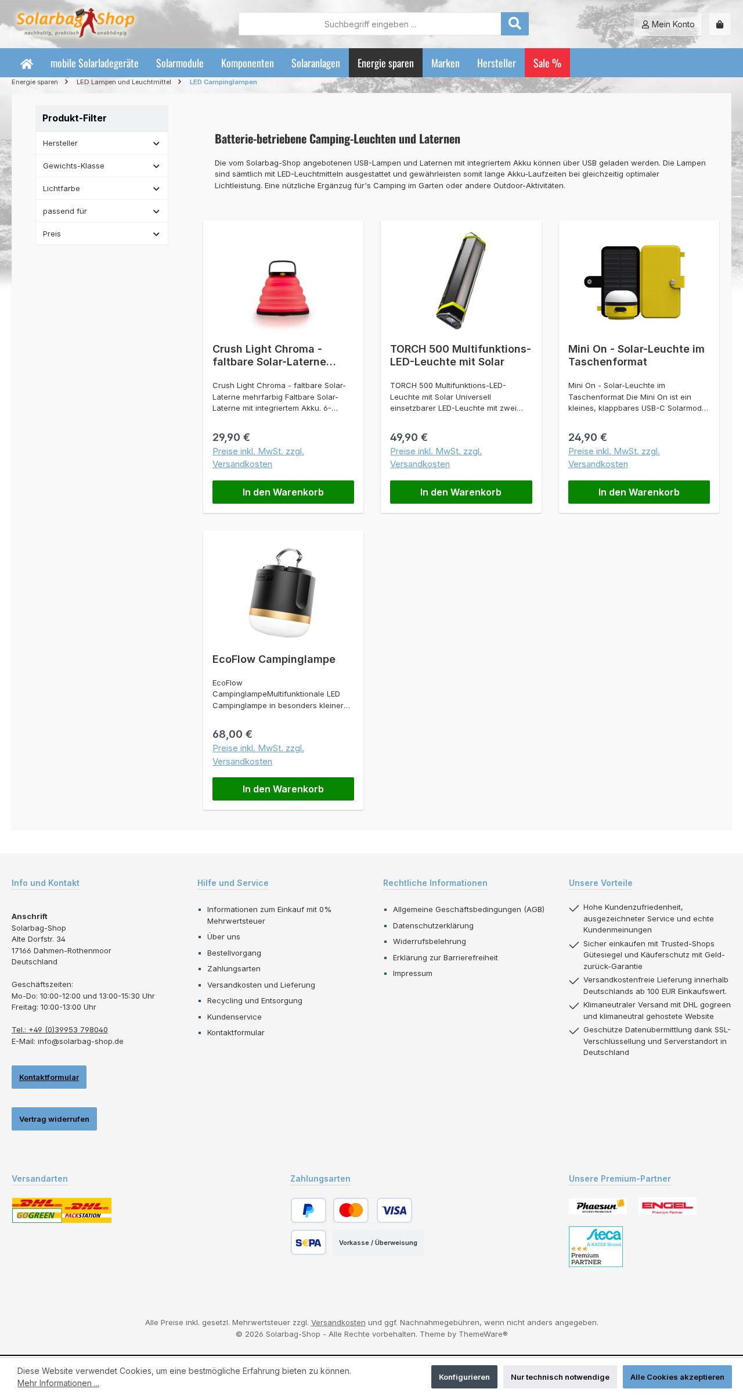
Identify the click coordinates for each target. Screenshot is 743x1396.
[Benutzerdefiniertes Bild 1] (598, 1206)
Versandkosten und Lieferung (261, 984)
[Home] (27, 62)
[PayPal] (308, 1210)
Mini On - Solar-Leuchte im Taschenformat (636, 355)
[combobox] (370, 23)
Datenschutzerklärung (433, 925)
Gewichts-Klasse (73, 165)
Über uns (223, 936)
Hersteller (60, 143)
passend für (65, 211)
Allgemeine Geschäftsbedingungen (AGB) (468, 909)
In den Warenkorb (283, 492)
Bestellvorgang (234, 952)
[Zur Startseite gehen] (75, 24)
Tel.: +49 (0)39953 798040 (60, 1029)
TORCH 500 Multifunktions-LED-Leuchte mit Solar (460, 355)
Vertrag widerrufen (54, 1119)
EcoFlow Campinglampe (274, 659)
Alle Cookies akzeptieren (677, 1376)
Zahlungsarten (234, 968)
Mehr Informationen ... (58, 1383)
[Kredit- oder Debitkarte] (373, 1210)
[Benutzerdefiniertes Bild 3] (596, 1246)
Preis (52, 233)
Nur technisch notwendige (560, 1376)
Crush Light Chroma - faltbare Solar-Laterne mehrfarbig (269, 355)
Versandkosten (338, 1322)
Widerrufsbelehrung (429, 941)
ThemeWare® (483, 1333)
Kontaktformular (49, 1077)
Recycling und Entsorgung (254, 1000)
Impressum (412, 973)
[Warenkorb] (719, 24)
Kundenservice (234, 1016)
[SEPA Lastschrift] (308, 1242)
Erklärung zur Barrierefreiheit (445, 957)
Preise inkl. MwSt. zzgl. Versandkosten (258, 458)
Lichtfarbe (61, 188)
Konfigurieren (464, 1376)
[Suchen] (515, 23)
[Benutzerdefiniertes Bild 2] (668, 1206)
